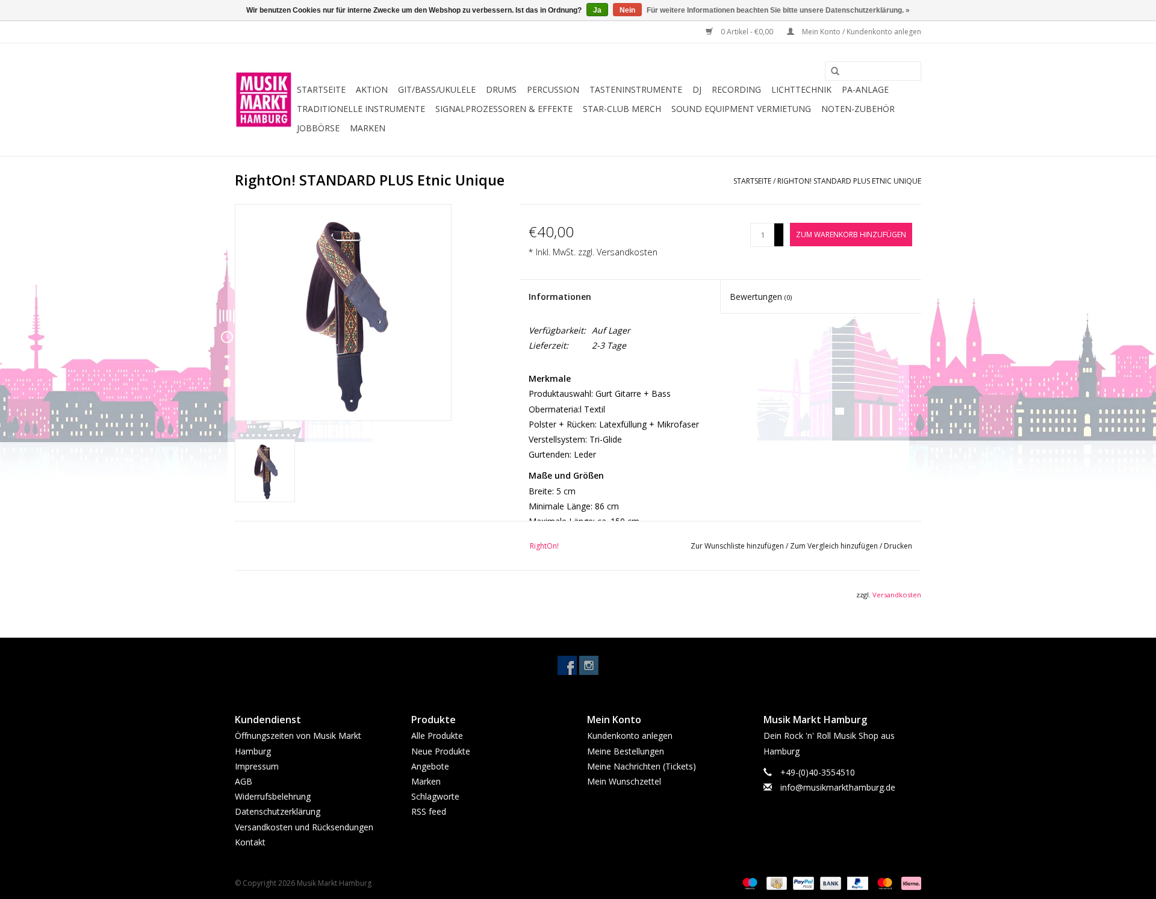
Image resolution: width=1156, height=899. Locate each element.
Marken (367, 128)
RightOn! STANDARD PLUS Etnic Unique (849, 181)
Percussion (553, 89)
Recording (736, 89)
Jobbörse (318, 128)
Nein (627, 10)
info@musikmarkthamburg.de (837, 787)
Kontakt (250, 842)
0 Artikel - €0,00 (747, 31)
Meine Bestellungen (625, 751)
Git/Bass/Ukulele (437, 89)
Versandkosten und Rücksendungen (304, 827)
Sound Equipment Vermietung (741, 108)
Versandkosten (627, 252)
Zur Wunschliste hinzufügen (738, 546)
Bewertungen (761, 296)
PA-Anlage (865, 89)
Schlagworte (435, 796)
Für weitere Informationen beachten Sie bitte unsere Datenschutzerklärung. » (778, 10)
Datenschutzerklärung (277, 811)
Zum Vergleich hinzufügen (835, 546)
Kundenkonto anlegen (630, 735)
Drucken (898, 546)
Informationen (560, 296)
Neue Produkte (440, 751)
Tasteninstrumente (635, 89)
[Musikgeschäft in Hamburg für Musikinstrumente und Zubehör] (264, 99)
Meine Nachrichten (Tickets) (641, 766)
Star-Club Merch (622, 108)
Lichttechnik (801, 89)
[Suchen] (831, 71)
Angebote (430, 766)
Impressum (257, 766)
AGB (243, 781)
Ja (597, 10)
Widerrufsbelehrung (273, 796)
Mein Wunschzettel (624, 781)
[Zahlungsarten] (748, 882)
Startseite (321, 89)
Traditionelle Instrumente (361, 108)
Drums (501, 89)
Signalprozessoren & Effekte (504, 108)
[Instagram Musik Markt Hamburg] (588, 665)
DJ (696, 89)
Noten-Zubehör (858, 108)
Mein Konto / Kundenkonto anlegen (860, 31)
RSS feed (428, 811)
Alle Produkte (437, 735)
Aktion (372, 89)
